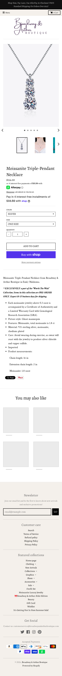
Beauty (31, 599)
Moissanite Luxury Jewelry (31, 592)
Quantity (10, 230)
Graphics (30, 574)
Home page (31, 560)
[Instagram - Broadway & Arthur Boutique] (34, 632)
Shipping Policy (31, 540)
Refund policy (31, 537)
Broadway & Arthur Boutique (34, 662)
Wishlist (31, 606)
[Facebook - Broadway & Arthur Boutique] (28, 632)
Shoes (30, 578)
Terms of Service (31, 534)
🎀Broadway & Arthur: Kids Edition (31, 595)
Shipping (10, 192)
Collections (30, 571)
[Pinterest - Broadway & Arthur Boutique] (39, 632)
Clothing (30, 564)
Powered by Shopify (31, 665)
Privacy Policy (31, 544)
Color (9, 210)
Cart (55, 12)
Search (31, 530)
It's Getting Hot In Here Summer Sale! (31, 610)
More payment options (31, 262)
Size (8, 220)
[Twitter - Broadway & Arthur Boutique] (22, 632)
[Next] (58, 130)
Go (55, 512)
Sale (30, 585)
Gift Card (31, 603)
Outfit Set (31, 588)
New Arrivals (31, 567)
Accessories (30, 581)
